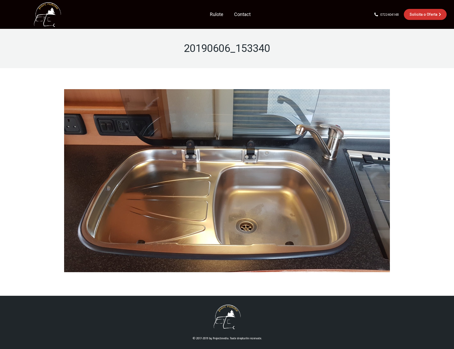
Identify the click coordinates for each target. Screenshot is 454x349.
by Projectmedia (219, 338)
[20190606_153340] (227, 180)
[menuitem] (217, 14)
